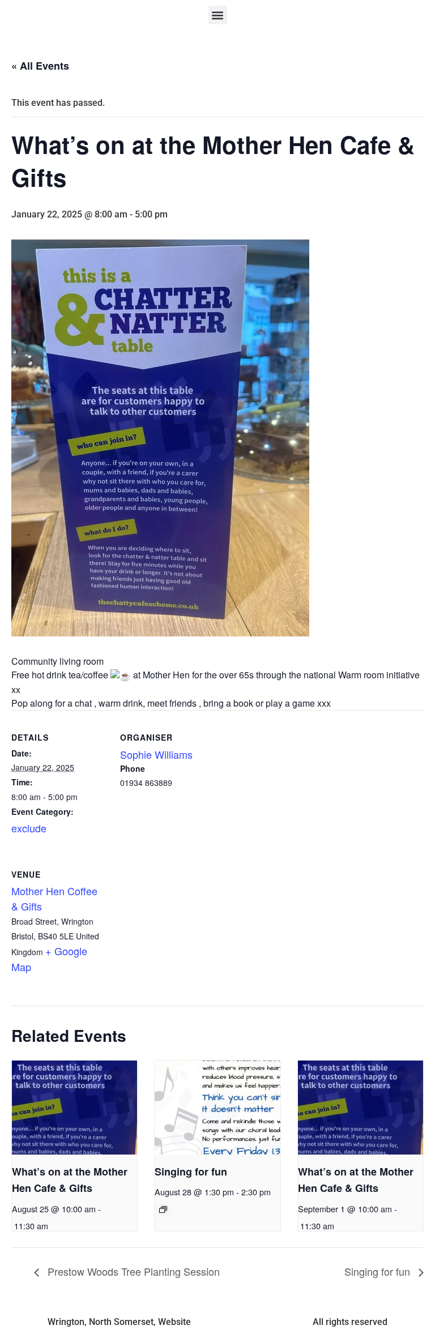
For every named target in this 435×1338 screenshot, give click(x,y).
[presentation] (74, 1108)
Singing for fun (191, 1171)
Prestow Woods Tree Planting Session (132, 1271)
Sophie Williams (156, 754)
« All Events (40, 65)
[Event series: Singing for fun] (163, 1209)
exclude (28, 827)
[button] (217, 15)
